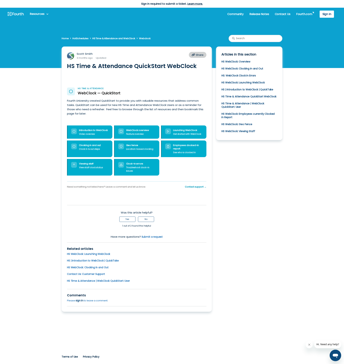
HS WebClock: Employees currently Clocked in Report (248, 115)
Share (199, 55)
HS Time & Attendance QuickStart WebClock (248, 96)
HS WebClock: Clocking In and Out (88, 267)
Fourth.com (304, 14)
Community (235, 14)
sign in (79, 300)
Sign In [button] (326, 14)
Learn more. (195, 4)
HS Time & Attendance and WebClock (113, 38)
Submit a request (152, 237)
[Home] (15, 14)
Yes (127, 219)
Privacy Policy (91, 356)
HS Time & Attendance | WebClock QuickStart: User (98, 281)
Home (65, 38)
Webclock (145, 38)
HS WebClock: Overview (235, 61)
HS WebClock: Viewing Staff (238, 131)
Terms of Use (70, 356)
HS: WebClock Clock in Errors (238, 75)
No (146, 219)
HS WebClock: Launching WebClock (88, 254)
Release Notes (259, 14)
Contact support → (195, 186)
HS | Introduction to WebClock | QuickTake (93, 260)
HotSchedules (80, 38)
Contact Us (282, 14)
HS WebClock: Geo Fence (236, 124)
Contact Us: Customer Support (86, 274)
